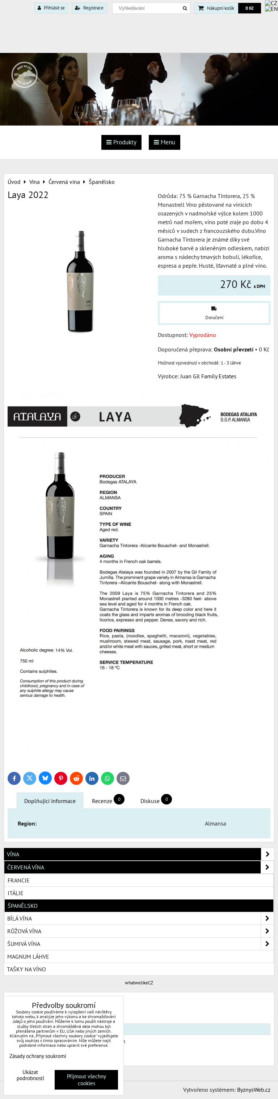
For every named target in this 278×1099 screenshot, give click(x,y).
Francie (19, 880)
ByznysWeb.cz (253, 1089)
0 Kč (249, 8)
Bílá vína (19, 918)
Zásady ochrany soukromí (37, 1056)
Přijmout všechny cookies (86, 1080)
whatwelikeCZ (139, 983)
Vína (13, 854)
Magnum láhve (28, 956)
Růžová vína (24, 931)
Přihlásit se (54, 8)
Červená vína (25, 867)
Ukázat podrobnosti (30, 1075)
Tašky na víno (26, 969)
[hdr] (139, 123)
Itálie (16, 893)
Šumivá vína (23, 943)
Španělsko (23, 905)
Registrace (93, 8)
